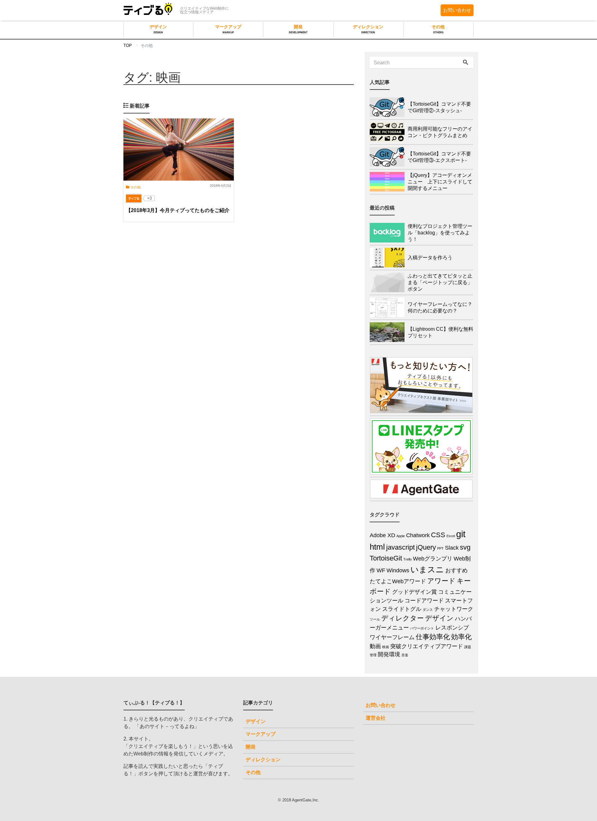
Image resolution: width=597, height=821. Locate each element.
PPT (440, 548)
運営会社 (376, 718)
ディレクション (368, 29)
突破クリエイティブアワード (426, 646)
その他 (438, 29)
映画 (385, 647)
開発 (298, 29)
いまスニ (427, 569)
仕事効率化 (433, 637)
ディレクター (402, 618)
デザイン (158, 29)
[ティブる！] (147, 9)
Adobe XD (382, 535)
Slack (452, 548)
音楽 (404, 655)
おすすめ (456, 570)
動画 (375, 646)
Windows (397, 570)
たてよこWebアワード (398, 581)
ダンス (428, 609)
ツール (375, 619)
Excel (451, 536)
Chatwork (418, 535)
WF (381, 570)
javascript (400, 547)
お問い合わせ (457, 10)
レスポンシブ (452, 628)
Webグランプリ (432, 559)
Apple (400, 536)
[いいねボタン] (133, 198)
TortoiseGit (386, 558)
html (377, 546)
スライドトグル (401, 609)
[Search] (465, 62)
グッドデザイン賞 (414, 592)
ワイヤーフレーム (392, 637)
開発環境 (389, 654)
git (460, 534)
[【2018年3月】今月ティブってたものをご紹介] (178, 149)
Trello (407, 559)
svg (465, 547)
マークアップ (228, 29)
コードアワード (424, 600)
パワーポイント (422, 628)
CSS (438, 535)
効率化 (461, 637)
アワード (441, 581)
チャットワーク (453, 609)
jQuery (426, 547)
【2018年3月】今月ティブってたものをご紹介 (177, 210)
